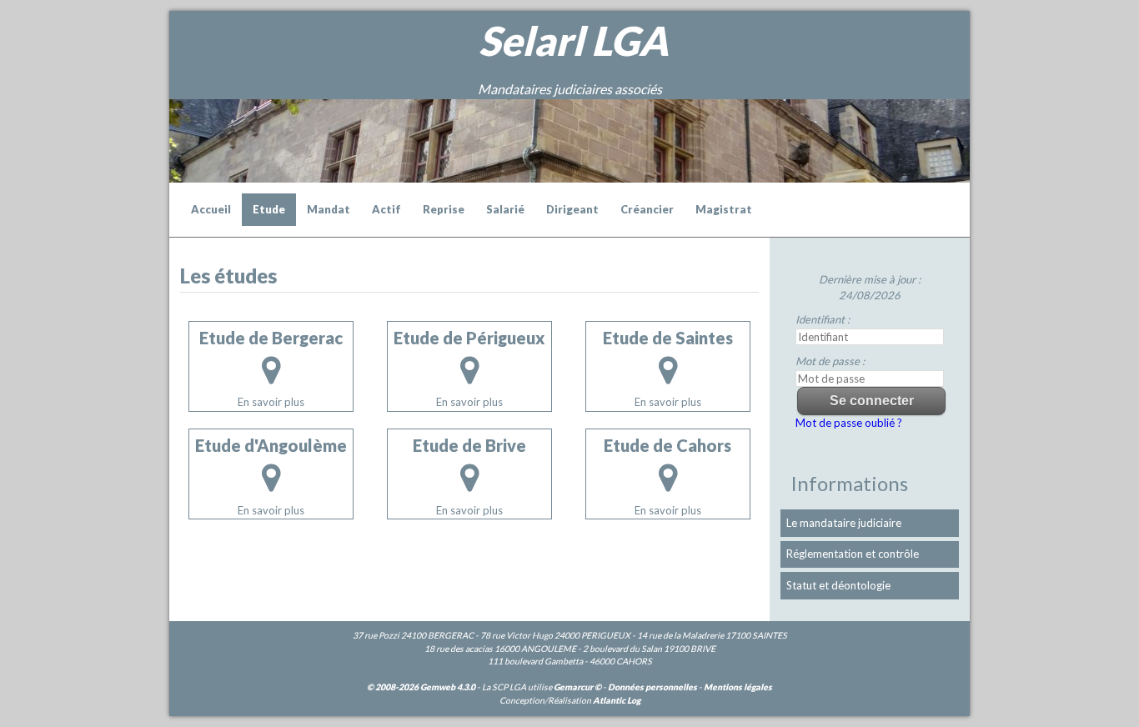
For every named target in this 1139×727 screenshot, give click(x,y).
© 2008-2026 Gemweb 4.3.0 (421, 687)
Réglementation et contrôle (852, 553)
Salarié (505, 209)
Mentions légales (738, 687)
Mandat (328, 209)
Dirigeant (572, 209)
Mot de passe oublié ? (848, 422)
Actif (386, 209)
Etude (269, 209)
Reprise (443, 209)
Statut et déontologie (838, 585)
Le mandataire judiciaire (843, 522)
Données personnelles (652, 687)
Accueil (211, 209)
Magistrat (723, 209)
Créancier (647, 209)
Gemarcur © (577, 687)
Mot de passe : (830, 361)
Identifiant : (822, 319)
